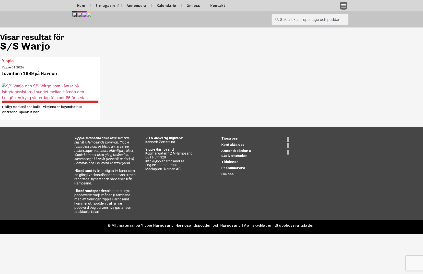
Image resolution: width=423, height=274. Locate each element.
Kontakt (217, 5)
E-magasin (105, 5)
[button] (344, 6)
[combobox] (310, 19)
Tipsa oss (229, 138)
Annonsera (136, 5)
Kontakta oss (232, 145)
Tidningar (229, 162)
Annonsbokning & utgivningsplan (236, 153)
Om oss (193, 5)
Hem (81, 5)
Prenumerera (233, 168)
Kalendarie (166, 5)
